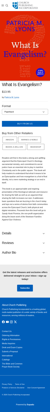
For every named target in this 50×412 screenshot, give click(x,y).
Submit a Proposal (10, 352)
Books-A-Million (14, 147)
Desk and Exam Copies (12, 347)
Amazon (10, 140)
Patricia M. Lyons (11, 97)
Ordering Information (11, 335)
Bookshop (35, 147)
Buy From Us (25, 124)
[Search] (8, 5)
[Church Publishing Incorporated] (25, 5)
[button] (25, 233)
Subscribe (25, 288)
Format (6, 106)
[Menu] (2, 5)
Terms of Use (20, 384)
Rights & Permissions (11, 339)
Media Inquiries (8, 343)
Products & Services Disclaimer (13, 388)
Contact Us (7, 331)
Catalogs (6, 360)
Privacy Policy (7, 384)
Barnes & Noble (29, 140)
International (7, 356)
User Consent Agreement (36, 388)
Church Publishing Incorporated (18, 395)
